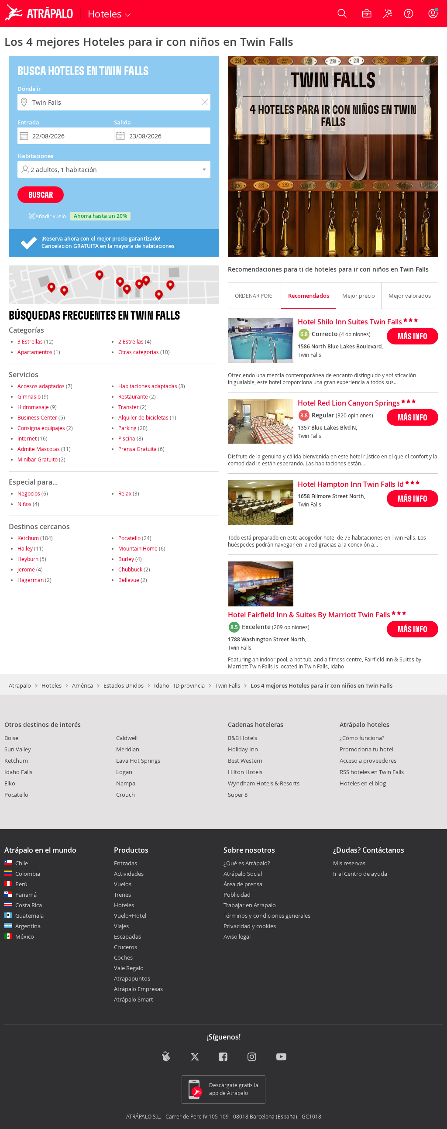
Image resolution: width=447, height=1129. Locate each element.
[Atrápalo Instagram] (253, 1057)
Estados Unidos (123, 685)
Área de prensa (243, 884)
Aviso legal (237, 936)
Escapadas (127, 936)
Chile (21, 863)
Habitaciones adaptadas (147, 385)
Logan (124, 772)
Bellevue (128, 579)
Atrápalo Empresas (138, 989)
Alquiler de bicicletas (143, 417)
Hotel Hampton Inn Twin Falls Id (351, 484)
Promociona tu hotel (366, 749)
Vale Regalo (129, 968)
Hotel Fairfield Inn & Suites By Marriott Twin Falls (309, 615)
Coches (123, 957)
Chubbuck (130, 569)
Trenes (122, 894)
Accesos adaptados (41, 385)
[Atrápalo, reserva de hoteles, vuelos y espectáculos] (40, 13)
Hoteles (51, 685)
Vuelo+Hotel (130, 915)
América (82, 685)
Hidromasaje (33, 406)
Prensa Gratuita (137, 448)
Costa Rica (28, 905)
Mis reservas (349, 863)
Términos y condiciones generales (267, 915)
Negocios (28, 493)
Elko (9, 783)
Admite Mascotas (38, 448)
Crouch (125, 795)
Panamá (26, 894)
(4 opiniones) (355, 333)
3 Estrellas (30, 341)
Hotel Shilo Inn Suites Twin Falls (350, 322)
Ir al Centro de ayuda (360, 874)
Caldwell (127, 738)
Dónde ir (29, 89)
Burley (126, 558)
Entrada (28, 122)
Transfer (128, 406)
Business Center (37, 417)
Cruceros (125, 947)
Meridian (127, 749)
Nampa (125, 783)
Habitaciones (35, 156)
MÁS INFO (412, 335)
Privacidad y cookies (250, 926)
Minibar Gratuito (37, 459)
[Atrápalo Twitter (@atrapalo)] (195, 1057)
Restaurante (133, 396)
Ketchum (28, 537)
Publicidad (237, 894)
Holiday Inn (243, 749)
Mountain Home (138, 548)
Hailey (25, 548)
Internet (27, 438)
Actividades (129, 874)
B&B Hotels (242, 738)
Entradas (125, 863)
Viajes (121, 926)
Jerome (26, 569)
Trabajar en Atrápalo (250, 905)
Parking (127, 427)
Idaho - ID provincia (179, 685)
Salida (122, 122)
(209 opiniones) (290, 626)
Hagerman (30, 579)
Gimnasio (29, 396)
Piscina (126, 438)
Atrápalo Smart (133, 999)
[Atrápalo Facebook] (224, 1057)
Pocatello (129, 537)
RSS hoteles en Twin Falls (372, 772)
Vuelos (122, 884)
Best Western (245, 760)
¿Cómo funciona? (362, 738)
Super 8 (238, 795)
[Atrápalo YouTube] (281, 1057)
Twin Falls (227, 685)
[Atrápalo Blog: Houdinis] (166, 1056)
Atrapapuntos (132, 978)
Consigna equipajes (41, 427)
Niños (24, 503)
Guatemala (29, 915)
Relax (124, 493)
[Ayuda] (408, 13)
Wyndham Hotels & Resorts (263, 783)
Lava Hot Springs (138, 760)
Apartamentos (34, 351)
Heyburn (27, 558)
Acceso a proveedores (368, 760)
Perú (21, 884)
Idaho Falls (18, 772)
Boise (11, 738)
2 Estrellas (131, 341)
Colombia (27, 874)
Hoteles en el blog (363, 783)
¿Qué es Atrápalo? (247, 863)
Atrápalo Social (243, 874)
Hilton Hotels (245, 772)
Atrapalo (20, 685)
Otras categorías (138, 351)
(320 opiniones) (354, 415)
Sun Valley (17, 749)
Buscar (40, 194)
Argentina (28, 926)
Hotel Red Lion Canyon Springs (349, 403)
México (24, 936)
